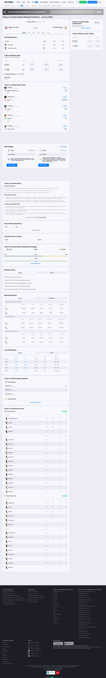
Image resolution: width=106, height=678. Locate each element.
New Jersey (56, 604)
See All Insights (63, 146)
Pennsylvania (56, 606)
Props (38, 32)
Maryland (55, 597)
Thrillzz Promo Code (83, 635)
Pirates (64, 249)
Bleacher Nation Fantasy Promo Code (87, 627)
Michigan (55, 610)
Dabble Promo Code (83, 625)
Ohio (54, 612)
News (29, 32)
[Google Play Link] (69, 643)
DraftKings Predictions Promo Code (87, 606)
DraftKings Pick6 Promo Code (86, 622)
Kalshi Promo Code (83, 602)
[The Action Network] (9, 2)
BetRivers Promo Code (84, 620)
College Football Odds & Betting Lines (11, 595)
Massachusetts (56, 614)
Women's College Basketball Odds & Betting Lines (14, 599)
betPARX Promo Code (84, 616)
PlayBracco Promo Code (84, 633)
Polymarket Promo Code (84, 597)
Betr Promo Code (83, 629)
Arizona (55, 599)
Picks (33, 32)
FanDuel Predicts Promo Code (86, 599)
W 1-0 (25, 367)
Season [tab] (20, 298)
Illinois (54, 608)
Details (23, 32)
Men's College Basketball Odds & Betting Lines (13, 597)
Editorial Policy (6, 646)
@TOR (16, 370)
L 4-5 (25, 370)
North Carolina (56, 618)
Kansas (55, 616)
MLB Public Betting (35, 263)
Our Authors (5, 644)
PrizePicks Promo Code (84, 637)
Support (4, 655)
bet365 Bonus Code (83, 595)
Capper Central (10, 96)
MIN (16, 358)
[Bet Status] (5, 91)
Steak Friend (10, 105)
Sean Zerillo (9, 114)
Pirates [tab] (20, 272)
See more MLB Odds (86, 28)
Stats (48, 32)
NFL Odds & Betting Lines (9, 591)
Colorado (55, 602)
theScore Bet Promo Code (85, 614)
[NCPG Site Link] (51, 673)
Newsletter (5, 659)
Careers (4, 648)
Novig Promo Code (83, 604)
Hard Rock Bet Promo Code (85, 618)
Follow (64, 87)
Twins (10, 249)
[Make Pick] (8, 92)
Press (4, 653)
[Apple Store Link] (58, 643)
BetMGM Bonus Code (84, 593)
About (4, 642)
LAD (16, 361)
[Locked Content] (36, 261)
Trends (43, 32)
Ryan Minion (9, 125)
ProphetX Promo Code (84, 608)
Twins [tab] (51, 272)
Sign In (99, 2)
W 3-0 (25, 358)
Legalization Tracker (58, 591)
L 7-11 (25, 361)
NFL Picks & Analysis (33, 591)
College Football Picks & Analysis (35, 595)
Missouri (55, 620)
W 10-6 (26, 364)
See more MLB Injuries (35, 402)
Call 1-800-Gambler (57, 670)
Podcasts (5, 657)
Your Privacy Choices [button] (7, 663)
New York (55, 593)
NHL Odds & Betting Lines (9, 604)
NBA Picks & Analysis (33, 593)
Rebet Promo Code (83, 631)
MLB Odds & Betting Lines (9, 602)
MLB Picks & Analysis (33, 599)
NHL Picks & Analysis (33, 602)
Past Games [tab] (52, 298)
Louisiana (55, 595)
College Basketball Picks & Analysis (36, 597)
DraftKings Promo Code (84, 610)
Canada (55, 622)
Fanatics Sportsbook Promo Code (86, 591)
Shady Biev (9, 87)
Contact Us (5, 661)
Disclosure (61, 668)
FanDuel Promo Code (84, 612)
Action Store (5, 650)
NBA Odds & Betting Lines (9, 593)
